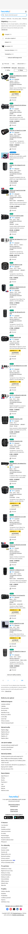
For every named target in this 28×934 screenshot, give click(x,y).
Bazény (3, 780)
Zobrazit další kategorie (14, 57)
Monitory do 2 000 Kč (6, 714)
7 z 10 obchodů (13, 97)
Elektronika (9, 18)
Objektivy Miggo (5, 730)
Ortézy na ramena (5, 721)
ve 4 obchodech (13, 183)
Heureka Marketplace (6, 875)
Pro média (3, 833)
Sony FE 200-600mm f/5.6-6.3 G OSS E (18, 366)
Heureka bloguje (5, 835)
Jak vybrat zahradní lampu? (7, 747)
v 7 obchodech (13, 586)
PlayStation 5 (4, 782)
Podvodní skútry (5, 708)
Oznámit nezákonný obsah (7, 840)
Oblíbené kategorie (6, 702)
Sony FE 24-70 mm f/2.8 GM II (16, 216)
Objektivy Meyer (5, 734)
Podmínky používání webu (18, 915)
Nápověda (3, 885)
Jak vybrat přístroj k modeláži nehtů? (9, 745)
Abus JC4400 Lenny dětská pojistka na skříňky (11, 758)
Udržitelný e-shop (5, 902)
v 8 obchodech (13, 123)
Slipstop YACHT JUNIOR (6, 767)
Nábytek (3, 788)
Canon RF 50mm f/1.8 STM (16, 265)
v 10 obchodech (13, 146)
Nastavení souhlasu (5, 856)
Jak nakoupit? (4, 848)
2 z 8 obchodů (13, 616)
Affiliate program (5, 881)
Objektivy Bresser (5, 732)
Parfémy (3, 778)
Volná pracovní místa (6, 831)
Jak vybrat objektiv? (15, 154)
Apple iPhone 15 (5, 776)
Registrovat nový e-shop (7, 871)
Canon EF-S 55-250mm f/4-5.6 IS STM (14, 174)
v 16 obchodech (13, 208)
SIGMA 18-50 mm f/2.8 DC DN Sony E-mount (18, 106)
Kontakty (3, 827)
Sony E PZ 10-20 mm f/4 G (16, 489)
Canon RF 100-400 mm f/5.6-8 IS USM (17, 312)
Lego (2, 784)
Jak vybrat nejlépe (6, 743)
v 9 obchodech (13, 279)
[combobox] (14, 14)
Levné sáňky (4, 717)
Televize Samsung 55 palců (7, 723)
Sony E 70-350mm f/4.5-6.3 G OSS (18, 517)
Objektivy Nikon (4, 738)
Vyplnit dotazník (14, 811)
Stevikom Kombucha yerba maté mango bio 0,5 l (12, 756)
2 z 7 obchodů (13, 356)
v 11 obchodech (13, 257)
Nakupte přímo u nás (6, 854)
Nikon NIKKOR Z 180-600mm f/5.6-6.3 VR (14, 472)
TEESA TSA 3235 (5, 762)
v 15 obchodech (13, 304)
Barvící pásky (4, 710)
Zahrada (3, 786)
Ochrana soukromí (5, 858)
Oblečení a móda (5, 790)
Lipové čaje (3, 719)
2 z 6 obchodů (13, 509)
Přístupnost (4, 842)
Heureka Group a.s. (17, 913)
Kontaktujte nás (14, 806)
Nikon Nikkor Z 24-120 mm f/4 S (17, 595)
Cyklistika (3, 706)
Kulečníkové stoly (5, 712)
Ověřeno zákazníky (5, 891)
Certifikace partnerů (6, 898)
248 (22, 680)
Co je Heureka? (4, 825)
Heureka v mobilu (5, 850)
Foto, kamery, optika (16, 18)
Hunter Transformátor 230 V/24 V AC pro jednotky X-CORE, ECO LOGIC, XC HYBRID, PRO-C (14, 765)
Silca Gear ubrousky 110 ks (7, 769)
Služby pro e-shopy (5, 873)
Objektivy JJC (4, 736)
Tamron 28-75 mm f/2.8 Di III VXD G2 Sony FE (17, 191)
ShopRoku (3, 893)
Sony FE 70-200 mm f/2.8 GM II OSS (18, 395)
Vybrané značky (5, 727)
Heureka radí (4, 852)
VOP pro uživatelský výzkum (7, 862)
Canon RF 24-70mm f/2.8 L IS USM (18, 130)
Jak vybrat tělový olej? (6, 749)
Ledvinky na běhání (5, 704)
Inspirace (3, 900)
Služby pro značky (5, 877)
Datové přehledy (5, 879)
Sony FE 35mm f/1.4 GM (15, 337)
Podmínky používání (5, 829)
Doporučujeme (5, 773)
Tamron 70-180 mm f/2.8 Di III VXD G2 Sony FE (18, 545)
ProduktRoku (4, 895)
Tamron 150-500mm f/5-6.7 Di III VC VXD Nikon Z (18, 76)
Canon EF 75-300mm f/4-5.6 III (17, 570)
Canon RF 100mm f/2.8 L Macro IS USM (18, 652)
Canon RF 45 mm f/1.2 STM (16, 419)
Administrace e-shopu (6, 868)
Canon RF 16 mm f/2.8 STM (16, 441)
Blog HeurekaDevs (5, 838)
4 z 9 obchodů (13, 387)
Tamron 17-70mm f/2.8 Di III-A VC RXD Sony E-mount (18, 287)
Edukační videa (4, 883)
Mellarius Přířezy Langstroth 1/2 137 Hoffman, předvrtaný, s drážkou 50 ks (14, 760)
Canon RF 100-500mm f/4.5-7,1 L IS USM (18, 240)
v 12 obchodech (13, 456)
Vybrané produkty (6, 754)
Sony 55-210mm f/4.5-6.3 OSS (17, 623)
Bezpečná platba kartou (6, 860)
